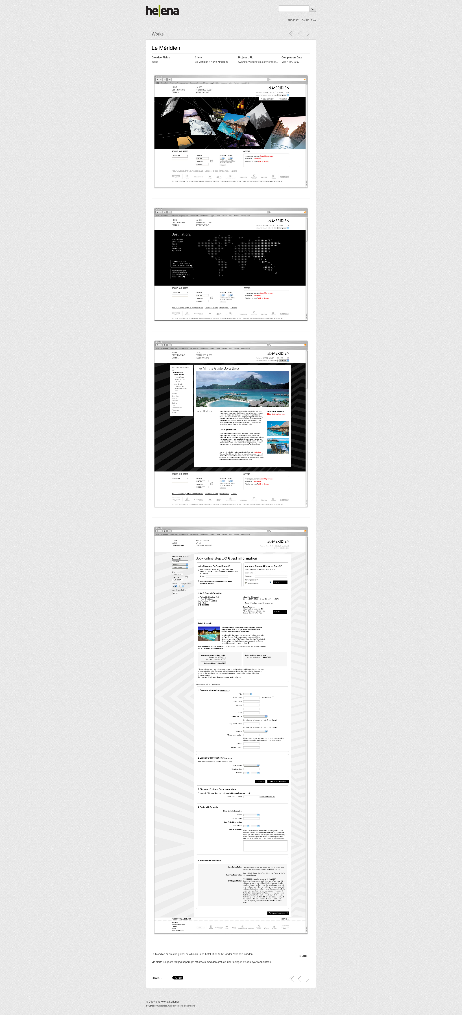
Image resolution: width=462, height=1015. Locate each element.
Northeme (190, 1005)
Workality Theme (175, 1005)
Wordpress (162, 1005)
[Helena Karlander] (162, 15)
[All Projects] (292, 33)
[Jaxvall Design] (299, 33)
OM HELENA (309, 20)
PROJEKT (292, 20)
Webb (155, 61)
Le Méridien (166, 47)
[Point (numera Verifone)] (307, 33)
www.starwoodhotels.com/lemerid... (258, 61)
